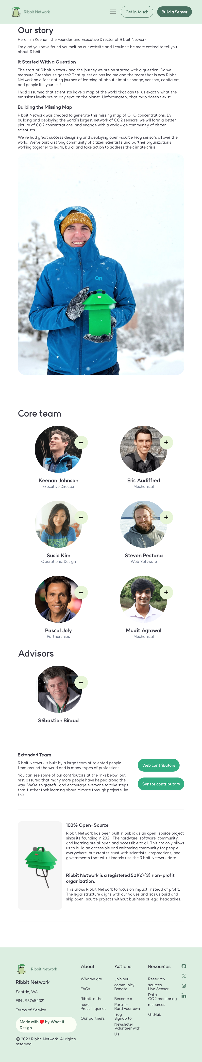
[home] (32, 12)
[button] (112, 12)
